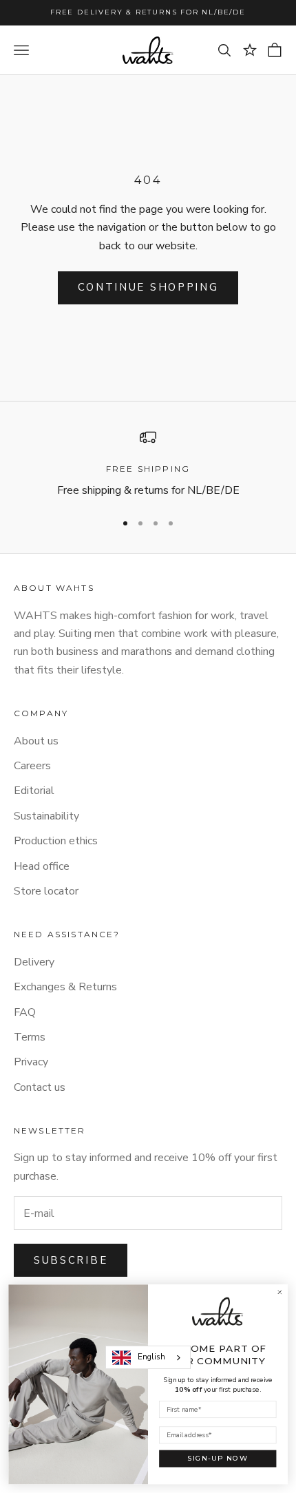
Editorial (34, 790)
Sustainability (46, 816)
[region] (148, 464)
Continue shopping (148, 287)
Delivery (34, 962)
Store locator (46, 891)
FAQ (25, 1012)
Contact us (39, 1087)
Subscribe (70, 1260)
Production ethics (56, 840)
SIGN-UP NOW (217, 1458)
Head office (42, 866)
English (151, 1356)
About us (36, 741)
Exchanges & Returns (65, 986)
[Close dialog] (279, 1292)
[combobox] (148, 1357)
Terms (29, 1037)
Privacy (31, 1061)
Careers (32, 765)
